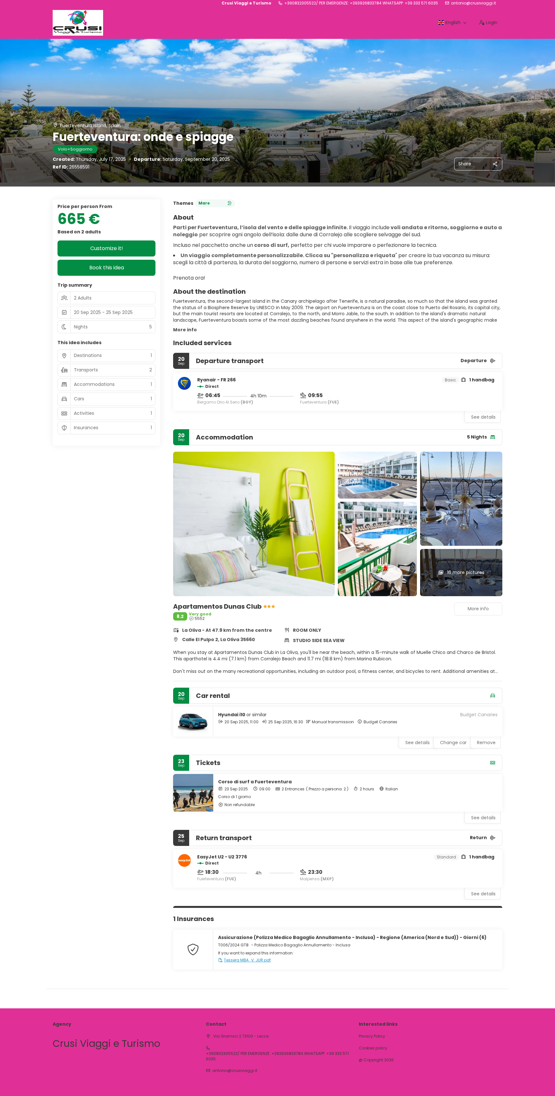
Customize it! (106, 248)
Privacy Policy (372, 1036)
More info (185, 329)
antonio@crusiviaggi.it (473, 3)
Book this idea (106, 267)
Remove (486, 742)
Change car (453, 742)
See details (483, 417)
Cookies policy (373, 1048)
